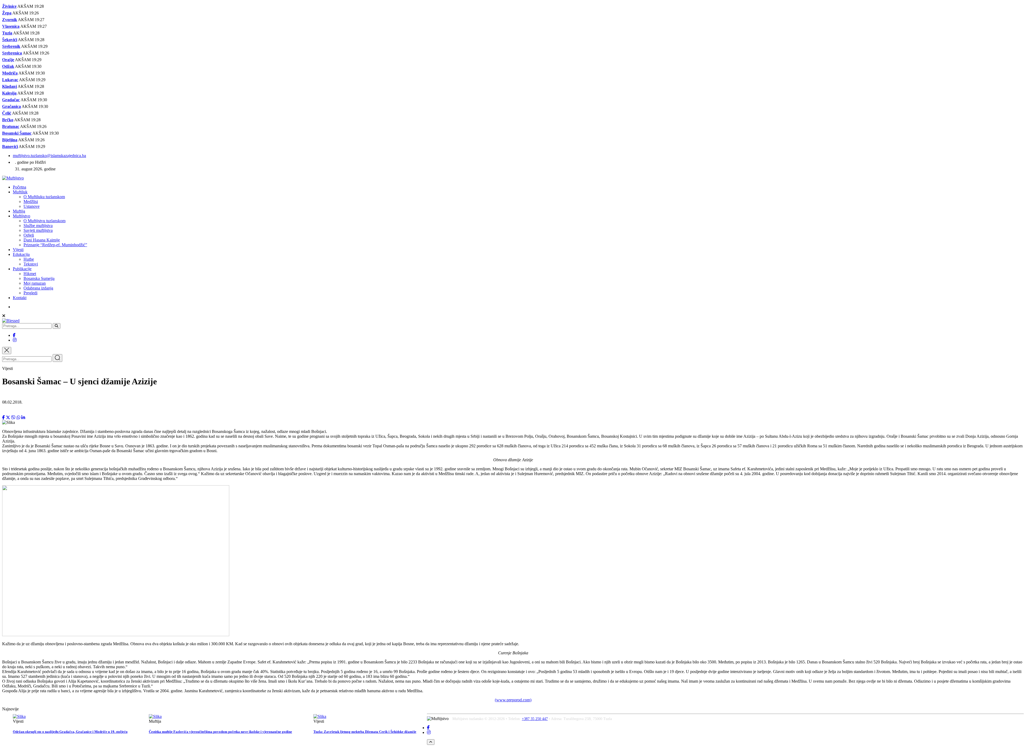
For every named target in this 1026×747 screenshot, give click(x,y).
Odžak (8, 66)
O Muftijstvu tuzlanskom (44, 220)
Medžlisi (31, 201)
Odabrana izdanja (38, 288)
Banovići (10, 146)
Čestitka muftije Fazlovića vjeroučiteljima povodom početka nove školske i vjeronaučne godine (220, 732)
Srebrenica (12, 53)
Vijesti (18, 249)
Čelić (6, 113)
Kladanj (9, 86)
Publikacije (22, 269)
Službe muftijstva (38, 225)
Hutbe (29, 259)
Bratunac (10, 126)
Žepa (6, 13)
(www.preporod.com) (513, 700)
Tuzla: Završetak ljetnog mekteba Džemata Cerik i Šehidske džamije (364, 732)
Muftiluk (20, 192)
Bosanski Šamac (17, 133)
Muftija (19, 211)
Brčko (7, 120)
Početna (19, 187)
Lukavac (10, 79)
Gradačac (11, 99)
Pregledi (30, 293)
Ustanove (32, 206)
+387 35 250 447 (535, 719)
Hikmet (30, 273)
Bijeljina (9, 140)
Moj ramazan (35, 283)
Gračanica (11, 106)
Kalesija (9, 93)
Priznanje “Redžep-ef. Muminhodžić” (55, 245)
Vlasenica (11, 26)
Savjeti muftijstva (38, 230)
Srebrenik (11, 46)
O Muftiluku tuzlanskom (44, 196)
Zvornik (9, 19)
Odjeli (29, 235)
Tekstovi (31, 264)
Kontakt (19, 297)
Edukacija (21, 254)
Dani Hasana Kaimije (42, 240)
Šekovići (9, 39)
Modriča (10, 73)
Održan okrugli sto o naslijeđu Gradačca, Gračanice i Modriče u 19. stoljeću (70, 732)
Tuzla (7, 33)
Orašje (8, 59)
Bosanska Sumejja (39, 278)
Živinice (9, 6)
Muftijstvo (21, 216)
